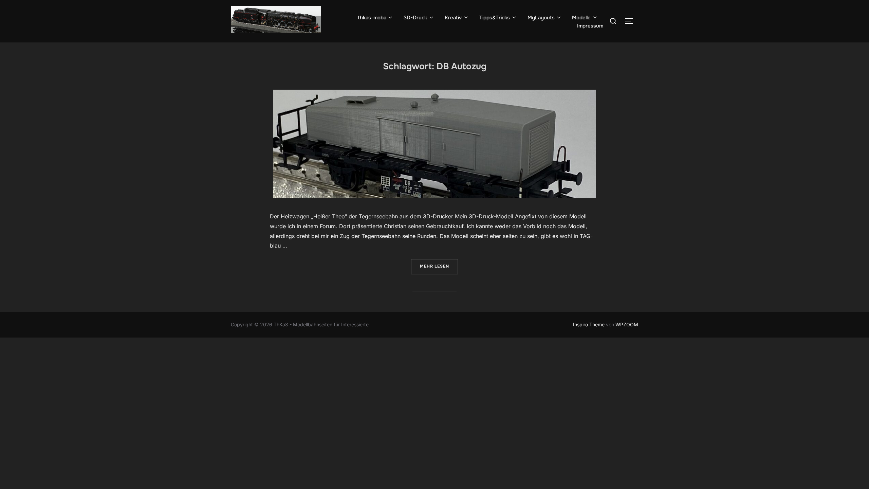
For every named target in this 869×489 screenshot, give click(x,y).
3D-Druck (415, 17)
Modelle (581, 17)
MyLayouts (541, 17)
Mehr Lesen (439, 266)
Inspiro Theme (589, 324)
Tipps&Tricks (494, 17)
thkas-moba (372, 17)
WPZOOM (626, 324)
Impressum (590, 25)
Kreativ (453, 17)
